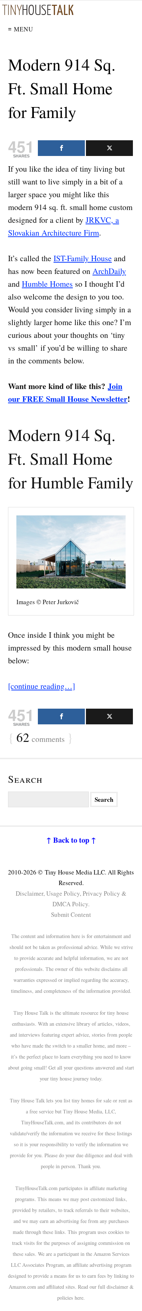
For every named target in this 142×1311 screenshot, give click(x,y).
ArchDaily (109, 271)
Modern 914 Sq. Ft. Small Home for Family (61, 88)
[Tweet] (109, 148)
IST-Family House (83, 258)
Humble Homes (47, 283)
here (79, 1297)
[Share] (61, 148)
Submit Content (71, 914)
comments (40, 738)
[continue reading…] (41, 686)
